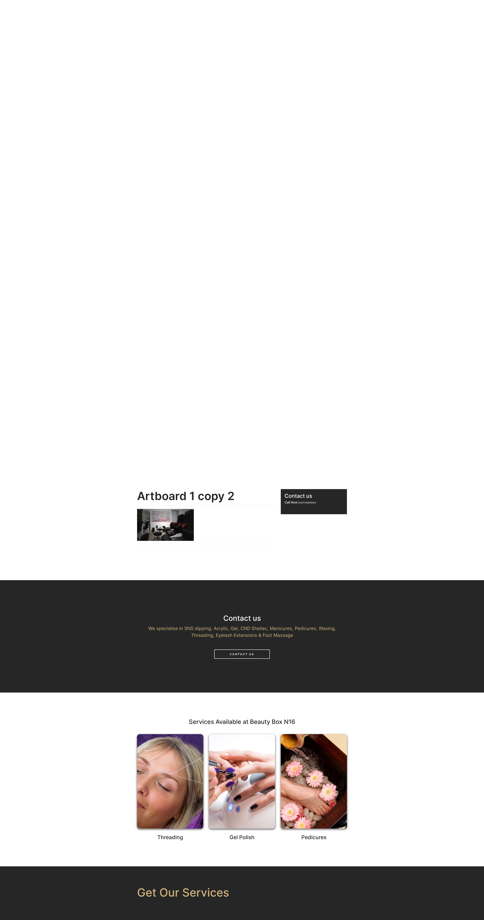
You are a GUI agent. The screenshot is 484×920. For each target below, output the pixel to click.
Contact (376, 7)
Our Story (288, 7)
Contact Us (242, 654)
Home (262, 7)
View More (170, 794)
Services (318, 7)
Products (347, 7)
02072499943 (307, 502)
